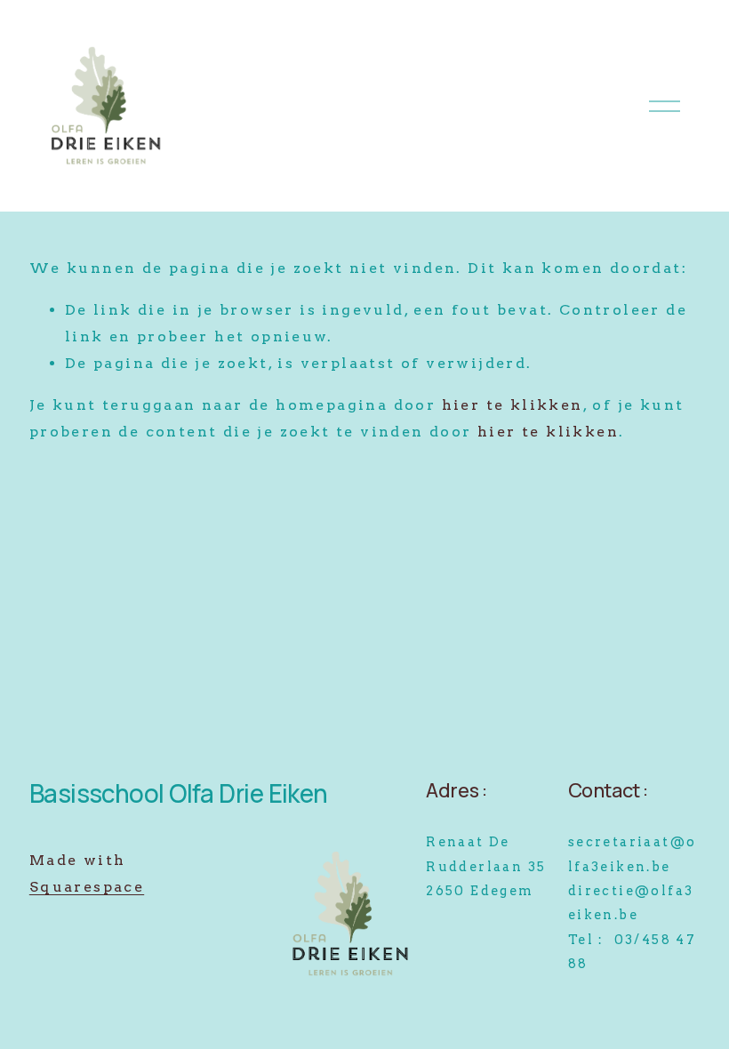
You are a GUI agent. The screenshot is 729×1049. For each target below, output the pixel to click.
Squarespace (86, 886)
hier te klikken (512, 404)
